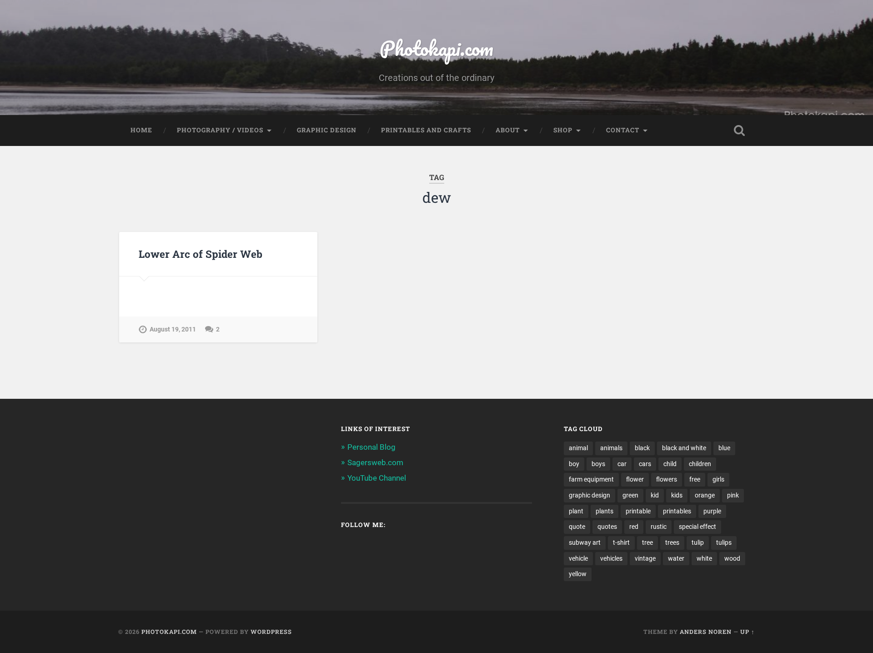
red (633, 526)
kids (676, 495)
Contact (622, 130)
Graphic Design (326, 130)
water (676, 558)
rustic (659, 526)
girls (718, 479)
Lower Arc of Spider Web (200, 254)
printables (677, 511)
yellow (578, 574)
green (630, 495)
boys (598, 463)
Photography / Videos (220, 130)
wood (732, 558)
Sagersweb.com (375, 462)
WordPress (271, 631)
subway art (585, 542)
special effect (697, 526)
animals (611, 448)
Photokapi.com (436, 48)
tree (647, 542)
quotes (607, 526)
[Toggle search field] (739, 130)
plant (576, 511)
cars (645, 463)
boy (574, 463)
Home (141, 130)
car (622, 463)
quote (577, 526)
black (642, 448)
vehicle (578, 558)
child (670, 463)
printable (638, 511)
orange (705, 495)
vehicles (611, 558)
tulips (724, 542)
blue (724, 448)
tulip (698, 542)
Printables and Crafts (426, 130)
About (508, 130)
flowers (666, 479)
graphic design (589, 495)
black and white (684, 448)
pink (733, 495)
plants (604, 511)
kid (655, 495)
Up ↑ (747, 631)
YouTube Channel (376, 477)
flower (635, 479)
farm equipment (591, 479)
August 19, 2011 (173, 329)
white (704, 558)
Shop (562, 130)
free (694, 479)
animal (578, 448)
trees (672, 542)
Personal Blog (371, 447)
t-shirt (621, 542)
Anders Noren (706, 631)
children (700, 463)
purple (712, 511)
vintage (645, 558)
